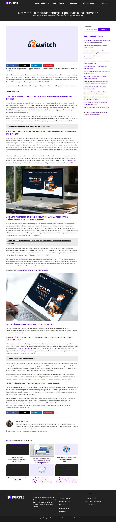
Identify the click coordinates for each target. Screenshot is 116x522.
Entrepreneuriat (64, 508)
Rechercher (87, 27)
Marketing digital (64, 501)
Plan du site (77, 518)
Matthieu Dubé (22, 421)
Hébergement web (29, 431)
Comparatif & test (14, 431)
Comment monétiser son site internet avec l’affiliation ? (66, 459)
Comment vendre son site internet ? (17, 479)
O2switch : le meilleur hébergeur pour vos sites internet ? (66, 16)
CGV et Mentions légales (93, 501)
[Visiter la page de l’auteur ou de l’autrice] (9, 424)
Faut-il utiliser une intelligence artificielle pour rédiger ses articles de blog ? (42, 481)
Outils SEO (62, 511)
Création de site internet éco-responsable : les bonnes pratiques (42, 461)
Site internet (42, 431)
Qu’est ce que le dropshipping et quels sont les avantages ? (17, 459)
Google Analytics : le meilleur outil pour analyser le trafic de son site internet (66, 480)
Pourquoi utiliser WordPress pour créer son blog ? (32, 270)
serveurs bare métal (25, 348)
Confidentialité (90, 505)
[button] (12, 65)
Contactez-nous (90, 498)
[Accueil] (34, 16)
